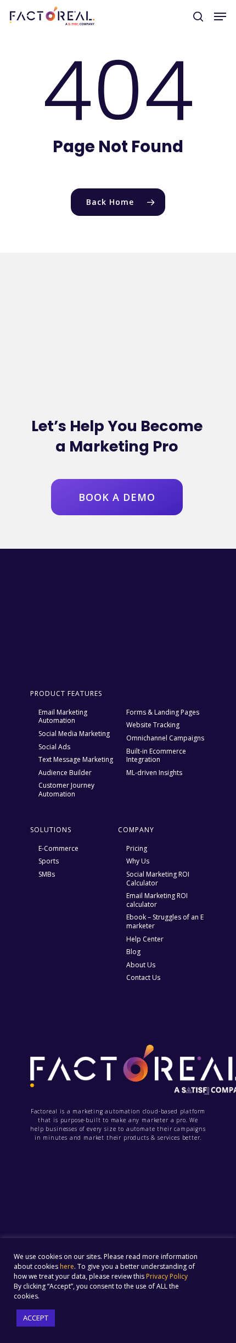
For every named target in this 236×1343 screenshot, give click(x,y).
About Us (140, 965)
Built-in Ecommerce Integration (156, 755)
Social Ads (54, 747)
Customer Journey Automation (66, 789)
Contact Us (143, 977)
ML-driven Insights (154, 772)
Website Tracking (152, 725)
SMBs (46, 874)
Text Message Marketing (75, 759)
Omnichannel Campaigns (165, 738)
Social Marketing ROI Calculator (157, 878)
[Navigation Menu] (220, 16)
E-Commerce (58, 848)
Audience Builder (65, 772)
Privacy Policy (167, 1276)
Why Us (137, 861)
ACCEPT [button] (35, 1318)
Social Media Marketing (74, 733)
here (67, 1266)
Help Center (145, 939)
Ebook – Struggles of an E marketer (165, 921)
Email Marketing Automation (62, 716)
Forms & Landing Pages (162, 712)
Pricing (136, 848)
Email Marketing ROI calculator (157, 900)
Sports (48, 861)
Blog (133, 952)
